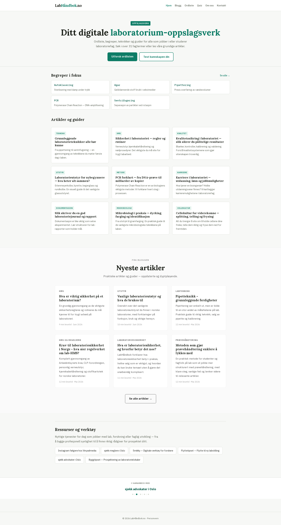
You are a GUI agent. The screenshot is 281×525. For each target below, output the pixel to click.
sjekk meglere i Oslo (114, 450)
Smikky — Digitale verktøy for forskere (153, 450)
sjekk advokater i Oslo (69, 459)
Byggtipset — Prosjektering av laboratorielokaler (114, 459)
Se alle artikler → (140, 398)
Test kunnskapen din (156, 56)
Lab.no (68, 5)
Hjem (169, 5)
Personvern (153, 518)
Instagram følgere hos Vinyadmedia (77, 450)
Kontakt (221, 5)
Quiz (199, 5)
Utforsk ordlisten (122, 56)
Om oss (209, 5)
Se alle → (225, 75)
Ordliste (189, 5)
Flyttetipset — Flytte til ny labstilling (200, 450)
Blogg (178, 5)
